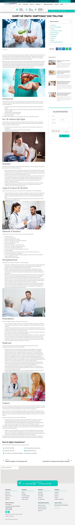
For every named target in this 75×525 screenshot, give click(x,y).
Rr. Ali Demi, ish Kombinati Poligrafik (12, 506)
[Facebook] (6, 512)
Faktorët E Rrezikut (55, 32)
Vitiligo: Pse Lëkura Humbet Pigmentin (61, 505)
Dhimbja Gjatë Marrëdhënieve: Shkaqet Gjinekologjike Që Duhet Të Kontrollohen (64, 94)
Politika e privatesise (9, 516)
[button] (70, 21)
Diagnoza (53, 38)
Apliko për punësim (48, 4)
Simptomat (53, 25)
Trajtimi (52, 40)
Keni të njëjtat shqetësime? (57, 42)
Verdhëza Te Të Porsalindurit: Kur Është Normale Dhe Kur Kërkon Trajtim (63, 72)
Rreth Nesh (25, 4)
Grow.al (16, 519)
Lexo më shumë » (57, 508)
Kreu (20, 4)
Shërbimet (38, 4)
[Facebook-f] (55, 1)
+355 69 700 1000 (8, 509)
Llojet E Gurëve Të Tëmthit (56, 30)
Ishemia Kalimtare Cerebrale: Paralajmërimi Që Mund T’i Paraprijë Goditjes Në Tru (64, 82)
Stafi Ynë (32, 4)
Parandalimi (53, 36)
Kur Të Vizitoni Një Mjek (56, 27)
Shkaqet (52, 29)
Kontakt (57, 4)
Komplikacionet (54, 34)
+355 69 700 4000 (8, 507)
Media (61, 4)
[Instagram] (57, 1)
